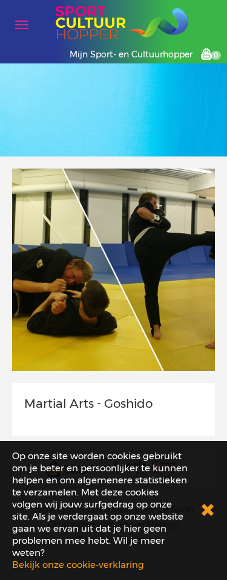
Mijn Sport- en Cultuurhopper (131, 54)
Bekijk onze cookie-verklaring (78, 564)
